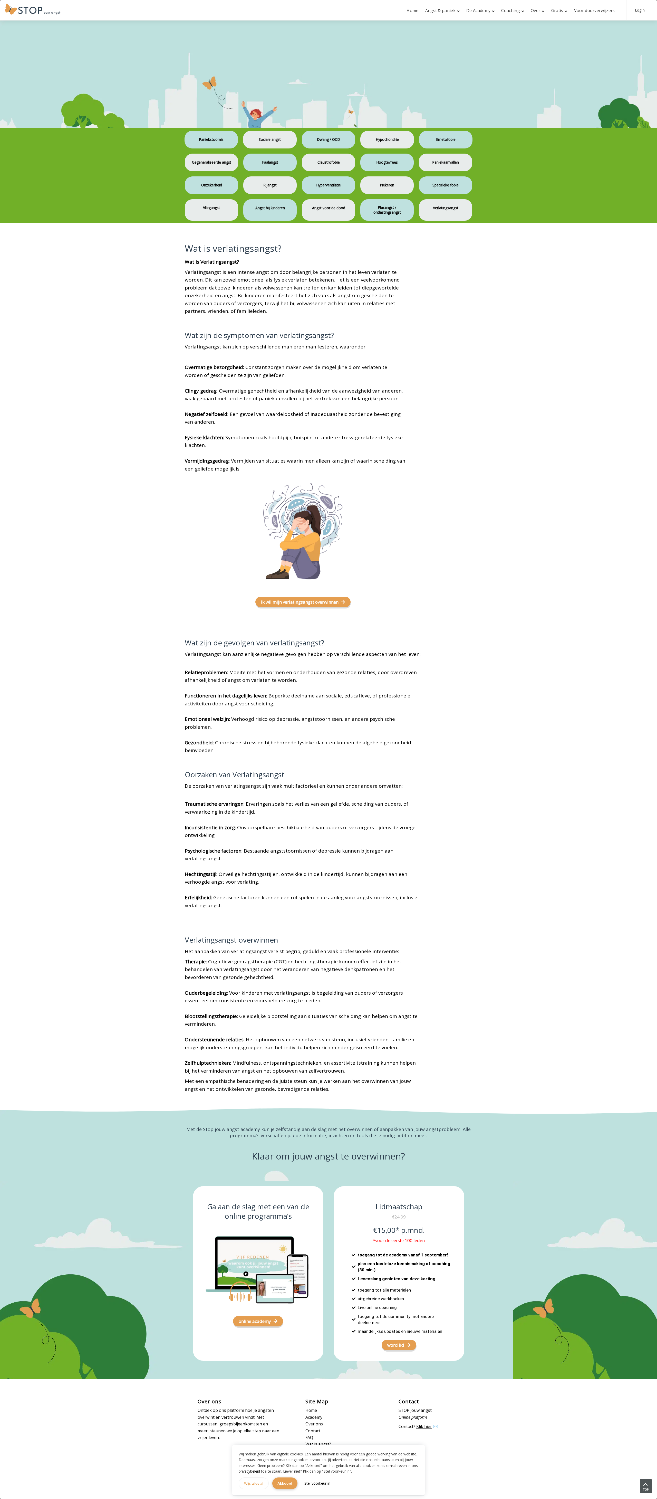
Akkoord (284, 1483)
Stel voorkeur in (317, 1483)
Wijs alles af (253, 1483)
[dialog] (328, 749)
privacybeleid (249, 1471)
